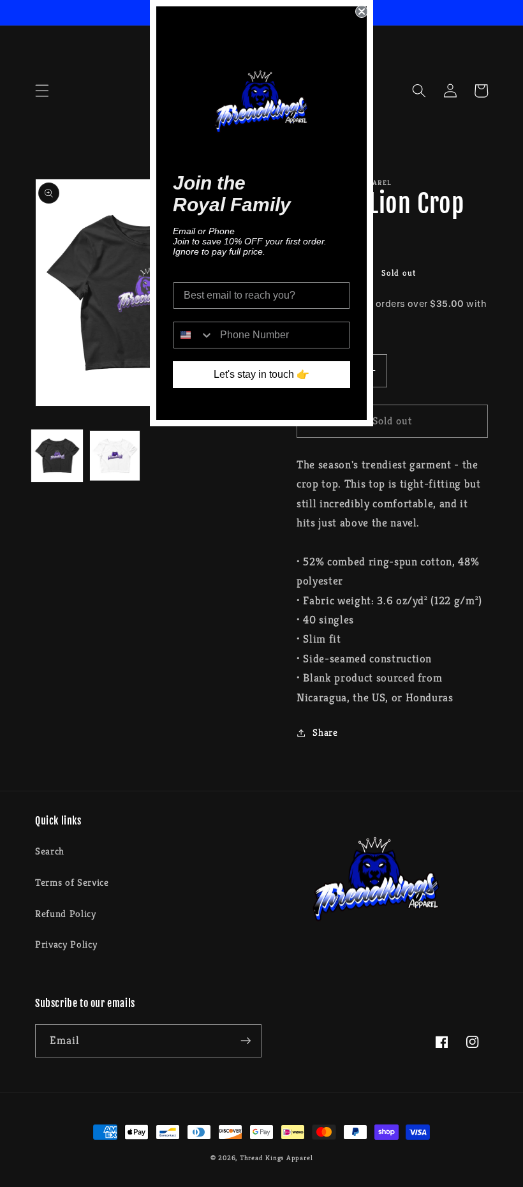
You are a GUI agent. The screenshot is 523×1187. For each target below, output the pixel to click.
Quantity (314, 343)
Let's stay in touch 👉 (261, 374)
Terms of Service (72, 882)
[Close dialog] (361, 11)
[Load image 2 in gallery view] (114, 455)
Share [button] (325, 732)
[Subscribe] (245, 1040)
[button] (42, 90)
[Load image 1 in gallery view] (57, 455)
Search (49, 851)
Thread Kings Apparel (276, 1157)
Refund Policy (65, 913)
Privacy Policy (66, 944)
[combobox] (193, 335)
